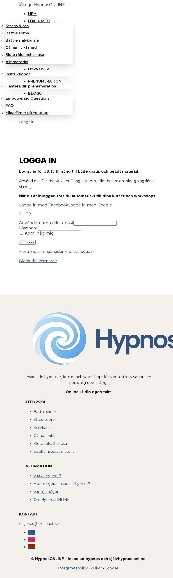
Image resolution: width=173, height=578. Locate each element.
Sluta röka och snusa (25, 55)
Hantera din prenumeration (31, 86)
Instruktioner (18, 74)
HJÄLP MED (39, 21)
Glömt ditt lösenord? (38, 261)
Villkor (96, 568)
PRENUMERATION (44, 81)
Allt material (17, 62)
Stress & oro (17, 26)
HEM (32, 14)
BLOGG (35, 93)
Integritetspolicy (73, 568)
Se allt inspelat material (55, 451)
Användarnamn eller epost (46, 222)
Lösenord (28, 228)
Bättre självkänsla (22, 40)
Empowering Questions (28, 98)
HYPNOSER (38, 69)
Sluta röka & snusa (50, 443)
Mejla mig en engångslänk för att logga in (56, 251)
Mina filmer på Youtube (27, 113)
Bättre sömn (17, 33)
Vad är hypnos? (47, 476)
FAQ (10, 105)
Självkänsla (43, 428)
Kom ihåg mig (39, 233)
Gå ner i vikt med (21, 47)
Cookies (111, 568)
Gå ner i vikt (44, 435)
